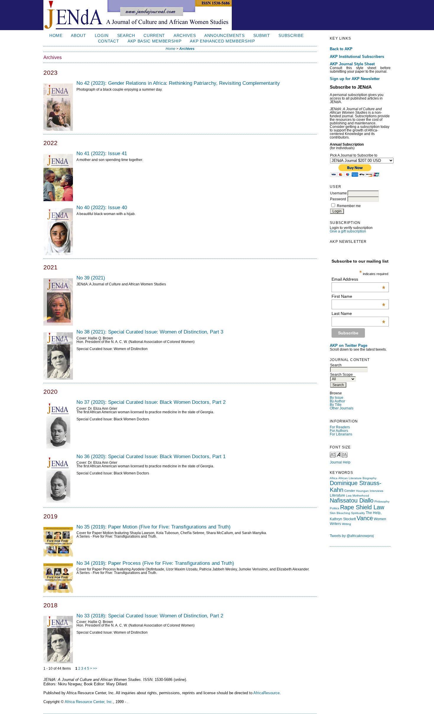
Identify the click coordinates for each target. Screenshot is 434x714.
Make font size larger (344, 454)
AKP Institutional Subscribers (357, 57)
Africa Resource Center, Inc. (89, 702)
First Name (358, 296)
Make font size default (339, 454)
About (78, 35)
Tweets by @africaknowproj (352, 536)
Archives (185, 35)
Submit (261, 35)
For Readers (340, 427)
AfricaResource (266, 693)
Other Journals (341, 408)
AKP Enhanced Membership (222, 41)
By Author (337, 401)
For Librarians (341, 434)
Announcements (224, 35)
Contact (108, 41)
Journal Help (340, 462)
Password (338, 199)
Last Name (358, 313)
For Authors (339, 430)
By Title (336, 404)
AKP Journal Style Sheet (352, 64)
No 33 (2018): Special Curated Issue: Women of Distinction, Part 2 (149, 616)
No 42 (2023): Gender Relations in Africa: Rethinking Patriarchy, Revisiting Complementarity (178, 83)
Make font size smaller (333, 454)
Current (154, 35)
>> (95, 668)
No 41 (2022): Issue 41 (101, 153)
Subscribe (291, 35)
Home (56, 35)
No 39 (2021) (90, 278)
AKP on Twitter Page (348, 346)
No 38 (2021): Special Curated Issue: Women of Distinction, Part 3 (149, 332)
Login (102, 35)
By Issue (336, 397)
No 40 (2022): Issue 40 (101, 207)
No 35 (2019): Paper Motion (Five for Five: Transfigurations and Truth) (153, 527)
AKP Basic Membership (155, 41)
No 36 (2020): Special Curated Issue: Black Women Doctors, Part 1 (151, 456)
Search (126, 35)
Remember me (349, 206)
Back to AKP (341, 49)
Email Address (358, 279)
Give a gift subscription (348, 231)
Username (338, 193)
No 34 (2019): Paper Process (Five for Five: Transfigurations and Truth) (155, 563)
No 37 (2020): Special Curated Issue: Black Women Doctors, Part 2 (151, 402)
